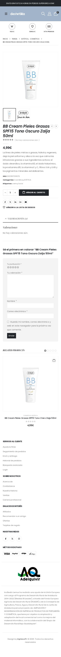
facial (20, 183)
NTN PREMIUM (49, 31)
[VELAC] (12, 26)
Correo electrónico (17, 311)
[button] (43, 14)
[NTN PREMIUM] (49, 26)
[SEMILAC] (32, 26)
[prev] (52, 126)
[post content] (30, 384)
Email (25, 202)
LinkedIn (15, 202)
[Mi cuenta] (49, 14)
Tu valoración (14, 272)
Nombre (12, 301)
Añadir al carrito (35, 192)
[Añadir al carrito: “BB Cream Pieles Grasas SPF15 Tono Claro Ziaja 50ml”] (54, 360)
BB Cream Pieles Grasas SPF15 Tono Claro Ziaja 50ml (30, 418)
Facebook (5, 202)
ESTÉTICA (27, 180)
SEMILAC (32, 31)
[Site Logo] (17, 14)
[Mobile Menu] (7, 13)
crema (15, 183)
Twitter (10, 202)
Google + (20, 202)
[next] (56, 126)
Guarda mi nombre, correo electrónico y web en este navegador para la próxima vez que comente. (29, 325)
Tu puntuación (14, 264)
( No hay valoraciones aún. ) (27, 140)
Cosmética (18, 180)
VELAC (12, 31)
